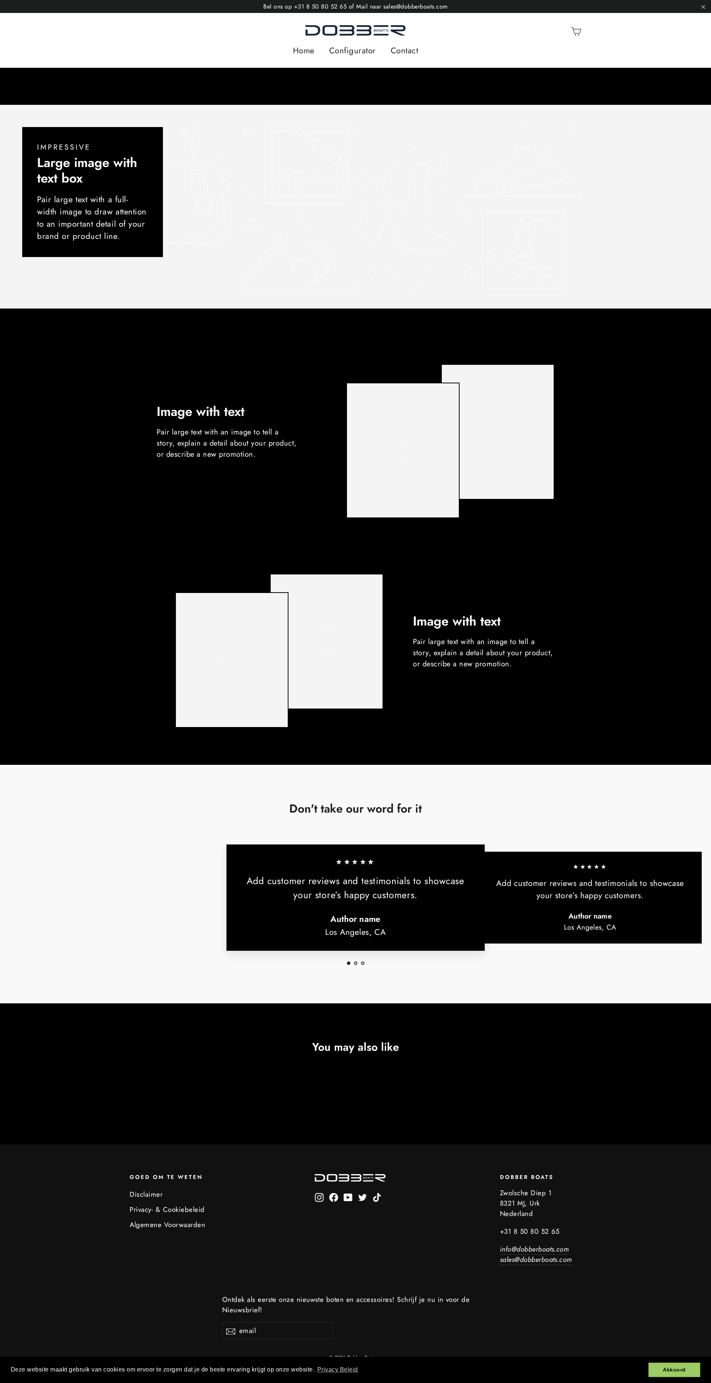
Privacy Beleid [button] (337, 1369)
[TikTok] (377, 1196)
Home (303, 50)
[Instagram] (319, 1196)
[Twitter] (362, 1196)
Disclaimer (146, 1194)
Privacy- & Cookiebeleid (167, 1209)
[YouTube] (348, 1196)
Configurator (352, 50)
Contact (404, 50)
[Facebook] (333, 1196)
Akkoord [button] (674, 1370)
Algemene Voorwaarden (167, 1225)
